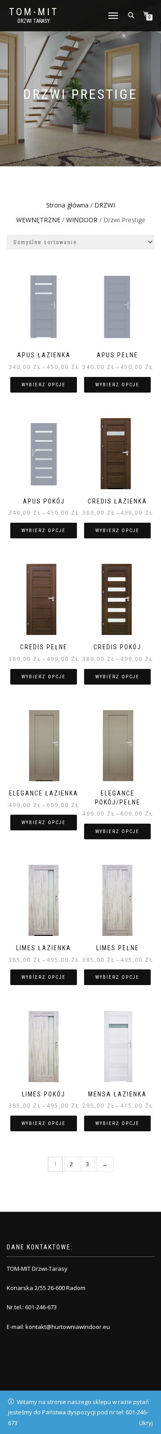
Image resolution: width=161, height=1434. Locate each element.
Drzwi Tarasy (33, 21)
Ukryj (146, 1423)
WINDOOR (81, 220)
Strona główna (67, 205)
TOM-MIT (34, 12)
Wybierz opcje (43, 385)
